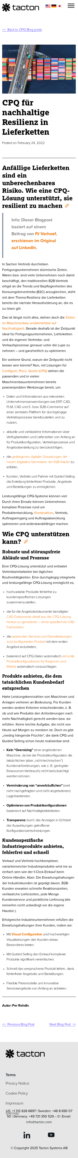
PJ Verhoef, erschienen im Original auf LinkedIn (34, 240)
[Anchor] (66, 205)
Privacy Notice (17, 1083)
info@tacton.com (39, 1121)
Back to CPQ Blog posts (24, 29)
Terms (11, 1074)
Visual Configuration (26, 934)
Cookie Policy (17, 1093)
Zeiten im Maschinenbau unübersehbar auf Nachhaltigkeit (38, 323)
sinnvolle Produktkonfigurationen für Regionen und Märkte (40, 661)
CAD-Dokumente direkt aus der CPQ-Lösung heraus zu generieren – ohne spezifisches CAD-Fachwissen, (40, 621)
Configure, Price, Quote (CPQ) (24, 370)
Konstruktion (43, 512)
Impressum (14, 1103)
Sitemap (12, 1113)
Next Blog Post (60, 1024)
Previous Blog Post (20, 1024)
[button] (71, 5)
